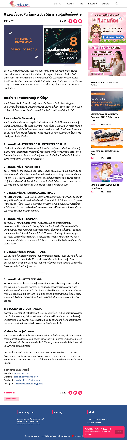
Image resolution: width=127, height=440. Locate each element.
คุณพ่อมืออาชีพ (11, 399)
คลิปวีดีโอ (92, 3)
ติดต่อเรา (106, 3)
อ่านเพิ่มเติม (89, 434)
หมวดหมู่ (70, 3)
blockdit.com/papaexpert (26, 376)
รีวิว (81, 3)
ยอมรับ (118, 431)
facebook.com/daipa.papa (27, 380)
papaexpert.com (21, 373)
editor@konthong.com (101, 419)
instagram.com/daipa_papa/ (29, 383)
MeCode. (80, 436)
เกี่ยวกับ (57, 3)
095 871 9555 (96, 423)
